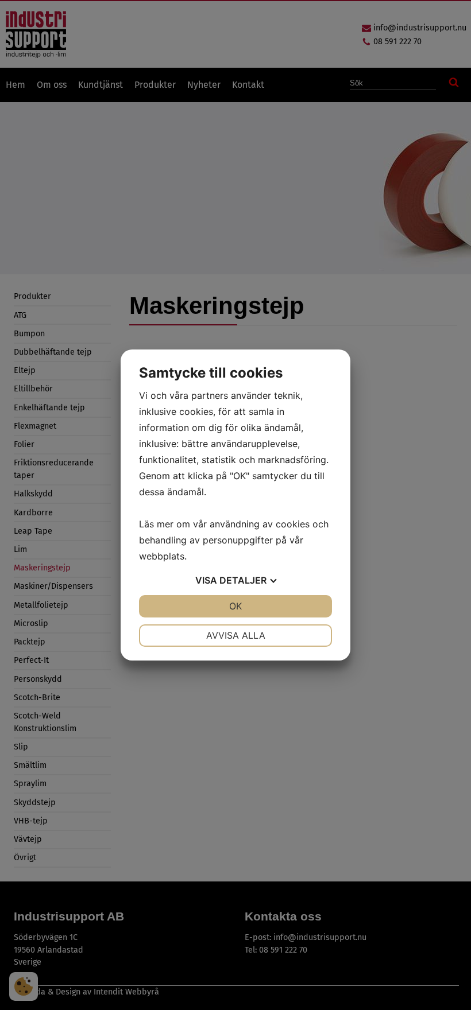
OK (235, 606)
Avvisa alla (235, 635)
